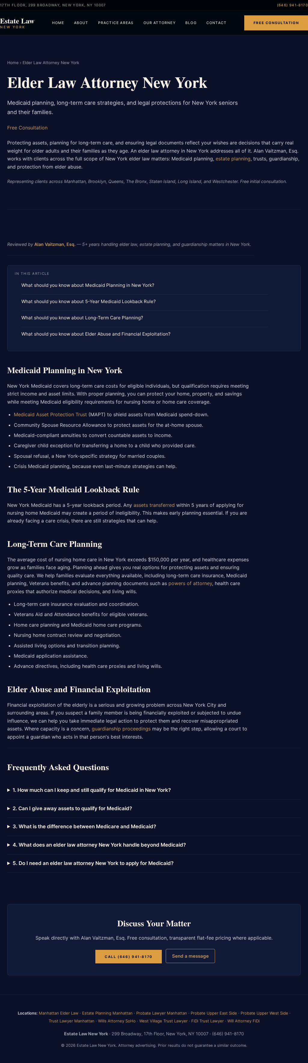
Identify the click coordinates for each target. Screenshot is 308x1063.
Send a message (190, 956)
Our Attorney (159, 22)
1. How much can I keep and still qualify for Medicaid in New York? (92, 790)
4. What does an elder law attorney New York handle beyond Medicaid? (99, 845)
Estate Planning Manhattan (107, 1013)
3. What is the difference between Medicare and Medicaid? (84, 826)
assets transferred (154, 505)
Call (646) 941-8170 (128, 956)
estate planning (233, 159)
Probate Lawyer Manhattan (161, 1013)
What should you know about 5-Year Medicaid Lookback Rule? (88, 301)
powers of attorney (190, 583)
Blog (191, 22)
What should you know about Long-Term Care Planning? (82, 318)
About (81, 22)
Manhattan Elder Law (59, 1013)
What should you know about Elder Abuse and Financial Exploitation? (96, 334)
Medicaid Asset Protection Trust (50, 414)
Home (58, 22)
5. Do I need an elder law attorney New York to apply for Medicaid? (93, 863)
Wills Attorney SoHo (117, 1020)
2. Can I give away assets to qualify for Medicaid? (72, 808)
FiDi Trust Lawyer (207, 1020)
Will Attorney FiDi (243, 1020)
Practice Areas (116, 22)
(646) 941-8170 (292, 5)
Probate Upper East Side (214, 1013)
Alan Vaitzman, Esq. (54, 244)
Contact (216, 22)
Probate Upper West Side (264, 1013)
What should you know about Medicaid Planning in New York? (87, 285)
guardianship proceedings (121, 729)
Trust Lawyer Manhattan (71, 1020)
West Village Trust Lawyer (163, 1020)
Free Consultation (276, 23)
